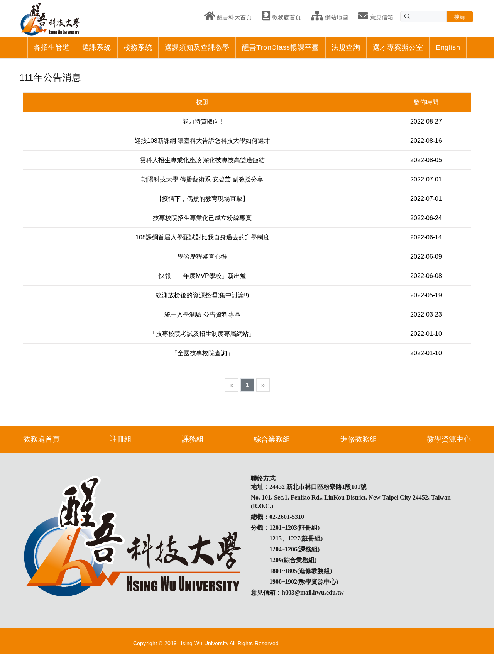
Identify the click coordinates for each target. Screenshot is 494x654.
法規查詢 (346, 47)
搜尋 (459, 17)
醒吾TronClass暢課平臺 (280, 47)
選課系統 (96, 47)
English (448, 47)
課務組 (193, 439)
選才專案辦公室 (398, 47)
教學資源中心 (449, 439)
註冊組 (121, 439)
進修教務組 (358, 439)
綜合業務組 (272, 439)
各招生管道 (52, 47)
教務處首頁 (41, 439)
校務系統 (138, 47)
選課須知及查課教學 (197, 47)
